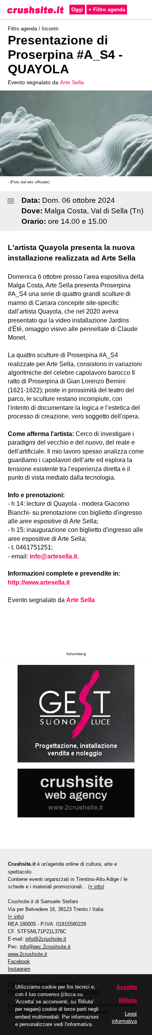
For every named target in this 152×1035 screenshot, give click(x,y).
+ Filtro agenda (106, 9)
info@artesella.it (53, 556)
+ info (96, 887)
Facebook (19, 961)
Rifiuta (128, 1000)
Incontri (50, 29)
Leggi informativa (124, 1017)
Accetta (126, 987)
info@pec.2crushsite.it (45, 947)
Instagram (19, 969)
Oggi (77, 9)
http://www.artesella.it (39, 582)
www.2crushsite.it (27, 954)
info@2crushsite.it (45, 939)
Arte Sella (72, 82)
